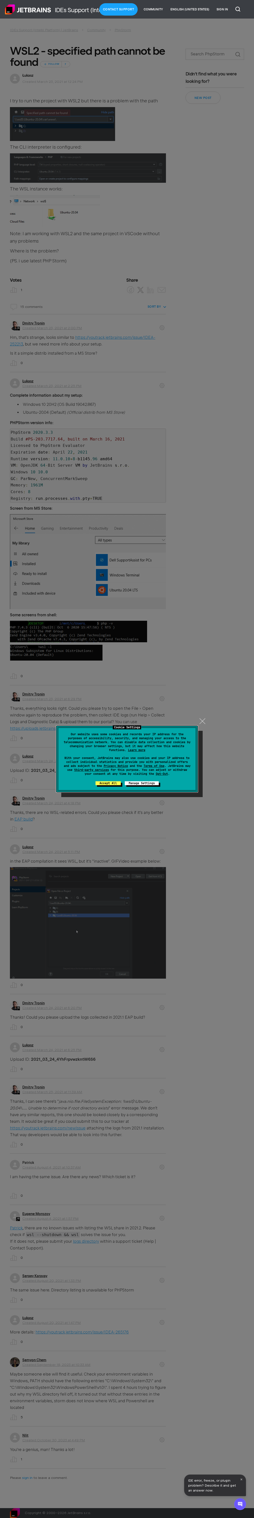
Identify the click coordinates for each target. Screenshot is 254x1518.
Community (153, 9)
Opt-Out (162, 774)
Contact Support (118, 9)
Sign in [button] (222, 9)
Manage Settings (142, 783)
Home (28, 9)
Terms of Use (154, 766)
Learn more (136, 750)
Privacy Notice (116, 766)
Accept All (108, 783)
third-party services (91, 770)
